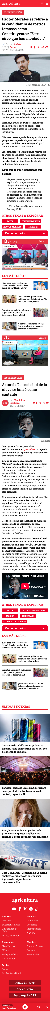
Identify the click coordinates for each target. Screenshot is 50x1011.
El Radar (6, 950)
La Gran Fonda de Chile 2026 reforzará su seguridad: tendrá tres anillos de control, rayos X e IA (24, 791)
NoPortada (28, 616)
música (10, 616)
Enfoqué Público (10, 954)
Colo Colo (6, 920)
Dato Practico (33, 920)
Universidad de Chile (9, 930)
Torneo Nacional (10, 935)
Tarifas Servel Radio (12, 973)
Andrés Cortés (15, 46)
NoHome (33, 226)
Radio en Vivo (25, 983)
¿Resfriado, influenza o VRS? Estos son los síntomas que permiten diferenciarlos (31, 326)
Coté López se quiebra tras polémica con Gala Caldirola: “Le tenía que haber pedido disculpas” (32, 299)
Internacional (34, 928)
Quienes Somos (35, 946)
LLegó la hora (8, 946)
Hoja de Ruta (8, 958)
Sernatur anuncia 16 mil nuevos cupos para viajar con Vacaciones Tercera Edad (16, 312)
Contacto (31, 950)
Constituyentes (31, 221)
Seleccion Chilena (11, 924)
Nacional (31, 932)
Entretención (13, 12)
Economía (32, 924)
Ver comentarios (15, 233)
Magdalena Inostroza (17, 401)
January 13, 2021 (15, 209)
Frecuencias (33, 954)
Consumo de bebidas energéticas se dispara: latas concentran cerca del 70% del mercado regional (24, 748)
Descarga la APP (25, 995)
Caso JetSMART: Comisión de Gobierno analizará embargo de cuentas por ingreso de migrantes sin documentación (24, 877)
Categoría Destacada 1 (34, 610)
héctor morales (12, 226)
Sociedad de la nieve (14, 621)
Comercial (7, 969)
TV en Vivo (25, 989)
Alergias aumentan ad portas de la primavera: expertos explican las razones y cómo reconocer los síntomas (25, 833)
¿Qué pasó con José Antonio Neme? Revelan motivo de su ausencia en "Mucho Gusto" (15, 285)
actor (10, 221)
